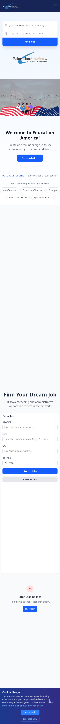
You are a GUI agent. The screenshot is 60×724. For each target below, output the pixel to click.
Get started (28, 158)
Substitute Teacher (18, 197)
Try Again (30, 608)
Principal (53, 190)
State (4, 433)
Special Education (42, 197)
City (4, 445)
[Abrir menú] (55, 6)
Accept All (30, 712)
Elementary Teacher (32, 190)
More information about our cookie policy (22, 705)
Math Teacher (9, 190)
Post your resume (13, 175)
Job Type (6, 457)
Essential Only (30, 718)
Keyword (6, 421)
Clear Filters (30, 479)
